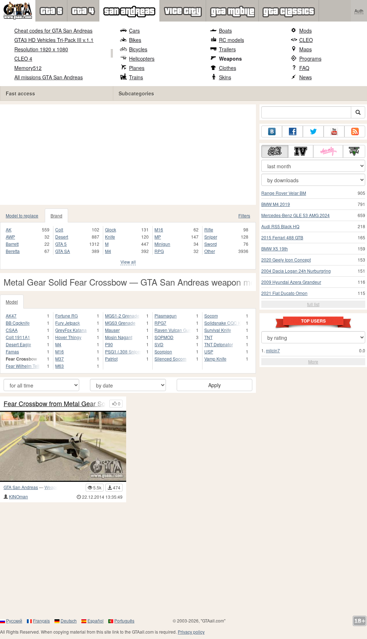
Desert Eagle (18, 344)
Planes (136, 67)
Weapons (230, 58)
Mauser (112, 330)
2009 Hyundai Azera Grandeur (291, 282)
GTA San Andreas (21, 487)
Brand (56, 215)
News (305, 77)
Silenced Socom (170, 359)
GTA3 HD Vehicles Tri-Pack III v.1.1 (54, 39)
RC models (231, 39)
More (313, 361)
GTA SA (62, 251)
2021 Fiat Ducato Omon (284, 293)
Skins (225, 77)
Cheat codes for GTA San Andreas (53, 30)
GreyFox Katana (71, 330)
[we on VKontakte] (271, 131)
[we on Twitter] (313, 131)
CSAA (12, 330)
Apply (214, 385)
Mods (305, 30)
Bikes (135, 39)
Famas (12, 351)
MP (157, 237)
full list (313, 304)
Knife (110, 237)
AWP (10, 237)
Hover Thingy (68, 337)
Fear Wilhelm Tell (22, 366)
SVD (158, 344)
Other (209, 251)
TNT (208, 337)
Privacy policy (191, 632)
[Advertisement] (128, 154)
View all (128, 262)
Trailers (227, 49)
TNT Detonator (218, 344)
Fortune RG (66, 316)
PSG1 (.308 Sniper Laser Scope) (123, 351)
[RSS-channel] (354, 131)
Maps (305, 49)
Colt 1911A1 (18, 337)
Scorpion (163, 351)
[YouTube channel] (334, 131)
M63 (59, 366)
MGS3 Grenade (120, 323)
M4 (108, 251)
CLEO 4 (23, 58)
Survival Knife (217, 330)
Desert (61, 237)
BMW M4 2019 (275, 204)
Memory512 (28, 67)
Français (41, 620)
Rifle (208, 229)
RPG (159, 251)
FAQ (304, 67)
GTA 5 (61, 244)
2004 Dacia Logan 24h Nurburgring (296, 271)
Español (95, 620)
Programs (310, 58)
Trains (136, 77)
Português (124, 620)
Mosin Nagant (118, 337)
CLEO (306, 39)
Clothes (227, 67)
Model (12, 302)
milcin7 (273, 350)
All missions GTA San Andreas (48, 77)
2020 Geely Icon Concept (286, 260)
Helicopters (141, 58)
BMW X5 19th (274, 248)
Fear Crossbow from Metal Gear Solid (55, 403)
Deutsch (69, 620)
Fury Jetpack (67, 323)
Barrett (12, 244)
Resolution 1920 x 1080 (41, 49)
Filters (244, 215)
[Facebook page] (292, 131)
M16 (158, 229)
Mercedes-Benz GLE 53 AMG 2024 (295, 215)
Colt (59, 229)
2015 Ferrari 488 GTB (282, 237)
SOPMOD (163, 337)
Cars (134, 30)
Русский (14, 620)
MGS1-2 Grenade (122, 316)
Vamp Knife (215, 359)
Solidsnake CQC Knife (222, 323)
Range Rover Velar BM (283, 193)
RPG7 (160, 323)
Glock (110, 229)
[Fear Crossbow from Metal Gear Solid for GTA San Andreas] (63, 446)
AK (8, 229)
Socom (211, 316)
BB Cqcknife (18, 323)
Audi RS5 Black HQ (280, 226)
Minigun (162, 244)
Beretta (13, 251)
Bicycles (138, 49)
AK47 (11, 316)
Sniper (210, 237)
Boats (225, 30)
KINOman (18, 496)
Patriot (111, 359)
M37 (59, 359)
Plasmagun (165, 316)
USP (208, 351)
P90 (109, 344)
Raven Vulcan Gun (172, 330)
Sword (210, 244)
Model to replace (22, 215)
